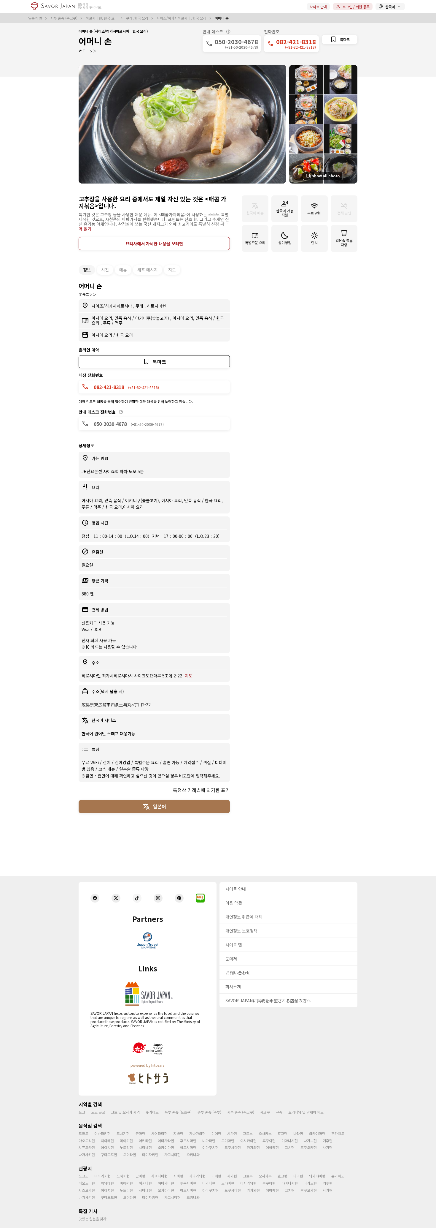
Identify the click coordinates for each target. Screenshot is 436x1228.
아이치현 (107, 1147)
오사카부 (265, 1133)
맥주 (118, 323)
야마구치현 (210, 1147)
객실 (207, 762)
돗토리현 (126, 1147)
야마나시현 (289, 1140)
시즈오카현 (87, 1147)
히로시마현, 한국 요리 (102, 18)
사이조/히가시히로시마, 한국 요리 (182, 18)
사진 (105, 270)
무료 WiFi (91, 762)
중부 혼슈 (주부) (209, 1112)
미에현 (216, 1133)
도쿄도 (83, 1133)
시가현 (232, 1133)
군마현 (140, 1133)
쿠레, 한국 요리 (137, 18)
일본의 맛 (35, 18)
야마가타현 (166, 1140)
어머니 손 (95, 41)
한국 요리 (124, 335)
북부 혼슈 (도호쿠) (178, 1112)
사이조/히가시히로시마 (112, 306)
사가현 (327, 1147)
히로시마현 (156, 306)
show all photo (326, 175)
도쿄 (82, 1112)
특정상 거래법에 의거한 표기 (201, 790)
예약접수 (192, 762)
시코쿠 (265, 1112)
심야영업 (123, 762)
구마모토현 (109, 1154)
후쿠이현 (269, 1140)
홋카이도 (152, 1112)
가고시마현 (172, 1154)
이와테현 (107, 1140)
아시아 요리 (102, 335)
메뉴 (123, 270)
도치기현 (123, 1133)
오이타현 (129, 1154)
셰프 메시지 (147, 270)
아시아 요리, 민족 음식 (112, 318)
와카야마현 (317, 1133)
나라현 (298, 1133)
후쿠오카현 (308, 1147)
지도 (172, 270)
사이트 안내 (318, 6)
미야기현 (126, 1140)
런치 (107, 762)
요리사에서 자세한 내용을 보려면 (154, 243)
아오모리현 (87, 1140)
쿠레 (140, 306)
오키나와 (193, 1154)
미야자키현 (150, 1154)
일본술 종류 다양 (134, 769)
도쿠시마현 (233, 1147)
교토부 (248, 1133)
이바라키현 (102, 1133)
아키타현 (145, 1140)
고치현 (290, 1147)
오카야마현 (166, 1147)
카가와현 (253, 1147)
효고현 (282, 1133)
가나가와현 (197, 1133)
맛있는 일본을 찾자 (92, 1218)
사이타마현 (159, 1133)
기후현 (327, 1140)
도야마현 (227, 1140)
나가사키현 (87, 1154)
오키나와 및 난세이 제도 (306, 1112)
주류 (107, 323)
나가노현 (310, 1140)
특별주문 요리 (147, 762)
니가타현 (208, 1140)
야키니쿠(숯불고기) (152, 318)
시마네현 (145, 1147)
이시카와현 (248, 1140)
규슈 (279, 1112)
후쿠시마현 (188, 1140)
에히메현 (272, 1147)
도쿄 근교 (98, 1112)
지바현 (178, 1133)
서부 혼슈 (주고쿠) (64, 18)
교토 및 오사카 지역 (125, 1112)
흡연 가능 (172, 762)
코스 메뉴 (107, 769)
